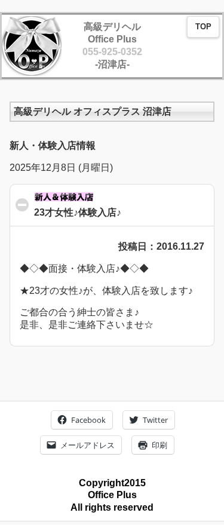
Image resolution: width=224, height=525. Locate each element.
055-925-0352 (112, 52)
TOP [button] (203, 27)
